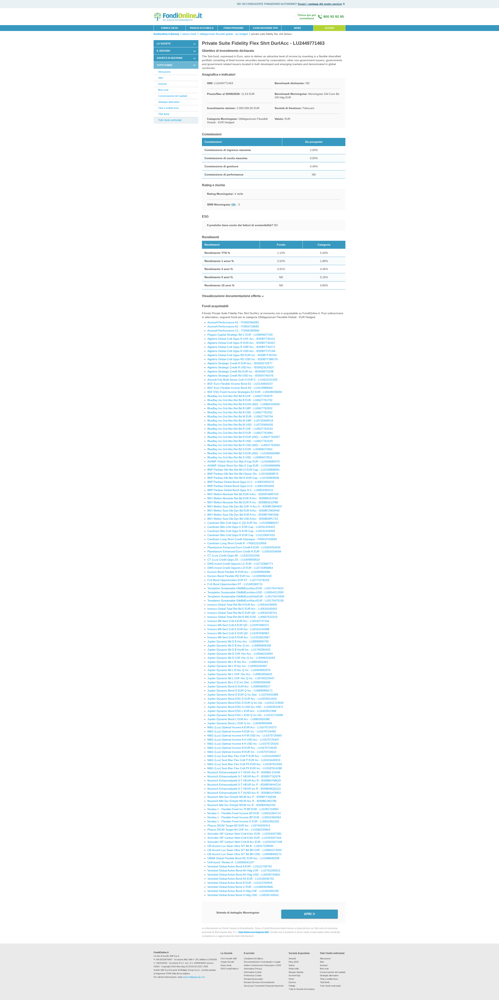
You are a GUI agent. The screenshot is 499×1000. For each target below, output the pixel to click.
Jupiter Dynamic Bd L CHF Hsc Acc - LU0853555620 (239, 674)
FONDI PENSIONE (233, 28)
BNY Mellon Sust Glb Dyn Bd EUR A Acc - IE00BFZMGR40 (243, 510)
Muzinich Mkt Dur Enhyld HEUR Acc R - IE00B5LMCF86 (241, 800)
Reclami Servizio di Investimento (259, 982)
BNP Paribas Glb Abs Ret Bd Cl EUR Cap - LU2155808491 (243, 469)
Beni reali (163, 90)
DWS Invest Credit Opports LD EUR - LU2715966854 (240, 567)
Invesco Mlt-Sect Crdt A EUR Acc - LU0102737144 (238, 621)
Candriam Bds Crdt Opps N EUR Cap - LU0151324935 (241, 531)
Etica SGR (294, 962)
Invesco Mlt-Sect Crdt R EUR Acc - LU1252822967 (238, 637)
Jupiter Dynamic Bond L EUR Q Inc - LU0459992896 (239, 723)
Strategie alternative (169, 102)
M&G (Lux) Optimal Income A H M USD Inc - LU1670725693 (244, 735)
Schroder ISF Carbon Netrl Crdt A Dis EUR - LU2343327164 (244, 837)
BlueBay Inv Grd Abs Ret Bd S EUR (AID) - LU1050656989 (243, 453)
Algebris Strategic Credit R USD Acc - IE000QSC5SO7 (240, 367)
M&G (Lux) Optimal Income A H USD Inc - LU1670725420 (243, 743)
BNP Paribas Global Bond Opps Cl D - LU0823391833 (240, 486)
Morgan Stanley (296, 972)
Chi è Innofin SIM (229, 958)
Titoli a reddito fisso (168, 108)
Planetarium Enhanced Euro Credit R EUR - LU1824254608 (244, 551)
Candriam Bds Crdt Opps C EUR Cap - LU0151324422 (241, 526)
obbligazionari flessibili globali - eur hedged (224, 34)
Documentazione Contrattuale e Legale (262, 962)
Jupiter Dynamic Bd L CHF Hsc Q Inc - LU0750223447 (240, 678)
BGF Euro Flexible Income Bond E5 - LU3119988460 (240, 387)
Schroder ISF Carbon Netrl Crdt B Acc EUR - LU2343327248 (244, 841)
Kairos (292, 965)
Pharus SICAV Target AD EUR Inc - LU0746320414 (238, 825)
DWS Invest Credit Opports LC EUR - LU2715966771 (240, 563)
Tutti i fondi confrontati (169, 120)
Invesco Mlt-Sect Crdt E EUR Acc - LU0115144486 (238, 629)
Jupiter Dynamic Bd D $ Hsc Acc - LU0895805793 (238, 641)
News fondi (226, 965)
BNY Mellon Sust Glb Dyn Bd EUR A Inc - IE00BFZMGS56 (243, 514)
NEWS (297, 28)
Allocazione (164, 72)
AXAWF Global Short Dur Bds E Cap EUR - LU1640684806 (243, 465)
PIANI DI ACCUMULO (201, 28)
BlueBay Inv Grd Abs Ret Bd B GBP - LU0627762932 (240, 408)
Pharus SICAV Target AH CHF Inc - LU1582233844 (238, 829)
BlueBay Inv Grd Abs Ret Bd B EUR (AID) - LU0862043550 (243, 404)
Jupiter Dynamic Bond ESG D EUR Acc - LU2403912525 (242, 698)
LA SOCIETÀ (164, 43)
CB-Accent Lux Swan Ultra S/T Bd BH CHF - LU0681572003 (244, 850)
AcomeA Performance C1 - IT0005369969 (233, 330)
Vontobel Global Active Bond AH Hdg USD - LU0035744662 (243, 874)
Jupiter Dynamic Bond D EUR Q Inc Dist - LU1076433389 (242, 694)
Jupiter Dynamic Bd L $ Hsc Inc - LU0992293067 (237, 666)
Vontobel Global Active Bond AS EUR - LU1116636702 (240, 878)
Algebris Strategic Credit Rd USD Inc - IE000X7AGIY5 (240, 375)
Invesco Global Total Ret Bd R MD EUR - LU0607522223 (242, 616)
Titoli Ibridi (163, 114)
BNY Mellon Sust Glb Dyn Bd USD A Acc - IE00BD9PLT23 (242, 518)
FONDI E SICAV (169, 28)
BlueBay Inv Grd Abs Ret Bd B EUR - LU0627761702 (240, 400)
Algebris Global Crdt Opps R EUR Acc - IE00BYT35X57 (241, 342)
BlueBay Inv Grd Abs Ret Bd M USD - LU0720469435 (240, 424)
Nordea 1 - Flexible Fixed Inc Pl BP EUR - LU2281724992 (243, 809)
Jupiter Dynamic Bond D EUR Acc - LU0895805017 (238, 686)
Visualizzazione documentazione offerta (231, 296)
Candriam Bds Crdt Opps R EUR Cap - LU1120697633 (241, 535)
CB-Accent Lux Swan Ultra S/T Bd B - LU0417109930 (240, 845)
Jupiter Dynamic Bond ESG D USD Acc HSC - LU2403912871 (245, 706)
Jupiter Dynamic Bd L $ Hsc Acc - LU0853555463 (237, 661)
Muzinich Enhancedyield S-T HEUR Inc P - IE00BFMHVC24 (244, 784)
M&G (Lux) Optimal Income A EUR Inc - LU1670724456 (241, 731)
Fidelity (292, 986)
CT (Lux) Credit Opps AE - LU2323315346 (233, 555)
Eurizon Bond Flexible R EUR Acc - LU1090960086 (238, 571)
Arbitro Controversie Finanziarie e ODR (262, 965)
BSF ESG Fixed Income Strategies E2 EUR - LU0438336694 (244, 391)
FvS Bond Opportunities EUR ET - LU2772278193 (238, 580)
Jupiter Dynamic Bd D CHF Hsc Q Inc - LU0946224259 (241, 657)
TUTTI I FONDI (164, 65)
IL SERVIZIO (163, 50)
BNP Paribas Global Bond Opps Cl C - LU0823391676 (240, 481)
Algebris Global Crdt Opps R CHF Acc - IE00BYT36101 (241, 338)
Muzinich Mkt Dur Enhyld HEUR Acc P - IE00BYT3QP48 (241, 796)
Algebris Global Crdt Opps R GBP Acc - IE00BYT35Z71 (241, 346)
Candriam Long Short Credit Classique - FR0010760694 (242, 539)
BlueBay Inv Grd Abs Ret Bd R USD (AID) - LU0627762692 (243, 445)
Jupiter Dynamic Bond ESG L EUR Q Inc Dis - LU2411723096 (245, 715)
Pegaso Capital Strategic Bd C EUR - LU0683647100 (240, 334)
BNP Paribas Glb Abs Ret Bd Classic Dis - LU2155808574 (242, 473)
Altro (160, 78)
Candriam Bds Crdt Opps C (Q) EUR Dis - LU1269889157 (243, 522)
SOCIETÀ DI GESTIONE (169, 58)
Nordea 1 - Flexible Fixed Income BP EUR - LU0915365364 (244, 817)
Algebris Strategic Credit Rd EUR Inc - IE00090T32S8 (240, 371)
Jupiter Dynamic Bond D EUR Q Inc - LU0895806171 (240, 690)
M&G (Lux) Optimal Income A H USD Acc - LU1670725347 (243, 739)
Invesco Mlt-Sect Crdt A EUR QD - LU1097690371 (238, 625)
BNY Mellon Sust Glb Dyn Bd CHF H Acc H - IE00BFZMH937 (244, 506)
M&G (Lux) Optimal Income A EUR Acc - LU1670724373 (241, 727)
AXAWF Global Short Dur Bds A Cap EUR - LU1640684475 (243, 461)
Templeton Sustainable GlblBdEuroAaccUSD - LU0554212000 (245, 592)
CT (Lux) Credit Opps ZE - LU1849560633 (233, 559)
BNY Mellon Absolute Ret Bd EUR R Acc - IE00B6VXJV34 (242, 498)
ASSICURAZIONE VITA (265, 28)
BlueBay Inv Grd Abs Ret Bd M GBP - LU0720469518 (240, 420)
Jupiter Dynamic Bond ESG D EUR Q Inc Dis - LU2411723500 (245, 702)
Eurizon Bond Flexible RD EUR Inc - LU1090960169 (239, 576)
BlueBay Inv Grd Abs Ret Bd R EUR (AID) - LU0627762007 (243, 436)
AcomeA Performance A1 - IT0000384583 (233, 322)
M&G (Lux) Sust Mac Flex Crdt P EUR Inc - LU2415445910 (243, 760)
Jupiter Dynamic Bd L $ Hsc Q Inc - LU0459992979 (238, 670)
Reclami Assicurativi (253, 979)
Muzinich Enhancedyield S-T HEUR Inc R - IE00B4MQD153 (244, 788)
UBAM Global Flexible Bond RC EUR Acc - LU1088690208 (243, 858)
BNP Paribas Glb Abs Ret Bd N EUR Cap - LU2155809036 (243, 477)
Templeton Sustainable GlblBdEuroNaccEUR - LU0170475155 (245, 600)
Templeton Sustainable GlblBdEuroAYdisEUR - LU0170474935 (245, 596)
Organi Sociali (227, 962)
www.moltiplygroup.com (194, 977)
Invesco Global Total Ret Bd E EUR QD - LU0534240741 (242, 612)
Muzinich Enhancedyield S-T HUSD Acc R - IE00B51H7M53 (244, 792)
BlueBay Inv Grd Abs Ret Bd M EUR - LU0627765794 (240, 416)
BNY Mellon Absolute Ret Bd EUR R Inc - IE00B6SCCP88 (242, 502)
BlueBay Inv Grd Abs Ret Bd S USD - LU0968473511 (239, 457)
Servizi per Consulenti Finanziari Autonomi (263, 986)
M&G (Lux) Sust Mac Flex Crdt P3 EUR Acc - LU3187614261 (244, 764)
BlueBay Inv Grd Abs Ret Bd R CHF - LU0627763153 (240, 428)
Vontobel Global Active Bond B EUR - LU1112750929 (239, 882)
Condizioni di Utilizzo (253, 958)
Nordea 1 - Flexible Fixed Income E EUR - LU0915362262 (243, 821)
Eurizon (292, 982)
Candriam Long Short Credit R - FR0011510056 (236, 543)
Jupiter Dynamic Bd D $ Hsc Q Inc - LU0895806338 (239, 645)
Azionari (162, 84)
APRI (307, 914)
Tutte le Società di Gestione (302, 989)
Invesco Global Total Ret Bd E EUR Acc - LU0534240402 (242, 608)
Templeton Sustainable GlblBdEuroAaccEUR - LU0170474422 (245, 588)
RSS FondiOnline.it (229, 968)
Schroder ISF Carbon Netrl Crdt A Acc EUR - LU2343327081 (244, 833)
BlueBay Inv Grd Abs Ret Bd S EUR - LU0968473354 (240, 449)
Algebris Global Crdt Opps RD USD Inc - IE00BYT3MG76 (242, 359)
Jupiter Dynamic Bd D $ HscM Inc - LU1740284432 (238, 649)
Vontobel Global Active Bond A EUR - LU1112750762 (239, 866)
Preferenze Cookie (253, 975)
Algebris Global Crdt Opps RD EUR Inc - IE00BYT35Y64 (242, 355)
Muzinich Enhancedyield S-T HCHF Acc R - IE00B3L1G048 (243, 772)
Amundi (292, 958)
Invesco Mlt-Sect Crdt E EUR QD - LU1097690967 (238, 633)
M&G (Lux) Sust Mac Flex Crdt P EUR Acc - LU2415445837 (244, 755)
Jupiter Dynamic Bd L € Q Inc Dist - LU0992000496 (238, 682)
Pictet (291, 979)
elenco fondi (189, 34)
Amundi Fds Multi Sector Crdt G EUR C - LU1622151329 (242, 379)
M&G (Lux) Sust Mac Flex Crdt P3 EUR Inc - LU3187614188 (244, 768)
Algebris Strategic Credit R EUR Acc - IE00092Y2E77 (240, 363)
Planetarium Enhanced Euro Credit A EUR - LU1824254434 (243, 547)
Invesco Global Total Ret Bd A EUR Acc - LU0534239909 (242, 604)
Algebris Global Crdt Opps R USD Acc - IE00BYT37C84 (241, 351)
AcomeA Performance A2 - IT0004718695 (233, 326)
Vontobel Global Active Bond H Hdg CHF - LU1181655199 (243, 890)
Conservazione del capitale (172, 96)
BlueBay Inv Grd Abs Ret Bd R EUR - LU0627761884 (240, 432)
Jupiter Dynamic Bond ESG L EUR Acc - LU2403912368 (241, 711)
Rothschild (294, 968)
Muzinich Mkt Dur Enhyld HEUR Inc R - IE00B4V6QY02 (241, 805)
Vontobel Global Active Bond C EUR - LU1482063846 (240, 886)
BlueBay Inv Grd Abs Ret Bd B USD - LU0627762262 (240, 412)
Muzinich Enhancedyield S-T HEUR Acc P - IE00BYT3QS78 (243, 776)
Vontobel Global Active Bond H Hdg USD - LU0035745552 (243, 895)
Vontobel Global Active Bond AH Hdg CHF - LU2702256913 (243, 870)
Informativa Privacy (253, 968)
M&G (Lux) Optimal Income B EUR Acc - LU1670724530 (242, 747)
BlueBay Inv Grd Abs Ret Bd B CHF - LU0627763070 (240, 396)
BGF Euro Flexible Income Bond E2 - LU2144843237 (240, 383)
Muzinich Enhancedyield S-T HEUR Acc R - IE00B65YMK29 (244, 780)
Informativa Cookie (253, 972)
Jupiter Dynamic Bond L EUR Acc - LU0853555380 (238, 719)
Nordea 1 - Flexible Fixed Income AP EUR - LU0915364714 (244, 813)
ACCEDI (329, 28)
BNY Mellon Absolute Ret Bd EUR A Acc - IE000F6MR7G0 (243, 494)
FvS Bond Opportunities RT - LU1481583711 (235, 584)
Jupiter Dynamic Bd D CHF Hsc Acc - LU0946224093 (240, 653)
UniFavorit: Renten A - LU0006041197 (230, 862)
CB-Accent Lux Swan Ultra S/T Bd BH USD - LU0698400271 (244, 854)
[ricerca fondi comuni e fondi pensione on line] (178, 16)
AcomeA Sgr (294, 975)
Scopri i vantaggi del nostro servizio (320, 4)
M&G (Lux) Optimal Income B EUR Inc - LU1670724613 (241, 751)
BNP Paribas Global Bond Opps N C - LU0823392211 (240, 490)
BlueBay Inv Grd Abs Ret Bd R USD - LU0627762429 (240, 441)
